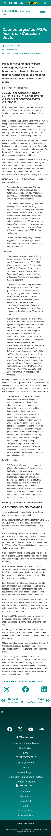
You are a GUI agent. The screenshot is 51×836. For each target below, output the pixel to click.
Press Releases (11, 50)
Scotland (37, 53)
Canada (15, 53)
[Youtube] (15, 3)
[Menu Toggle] (42, 13)
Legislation (23, 53)
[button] (44, 3)
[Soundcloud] (41, 729)
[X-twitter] (5, 3)
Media (30, 53)
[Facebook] (10, 3)
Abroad (8, 53)
